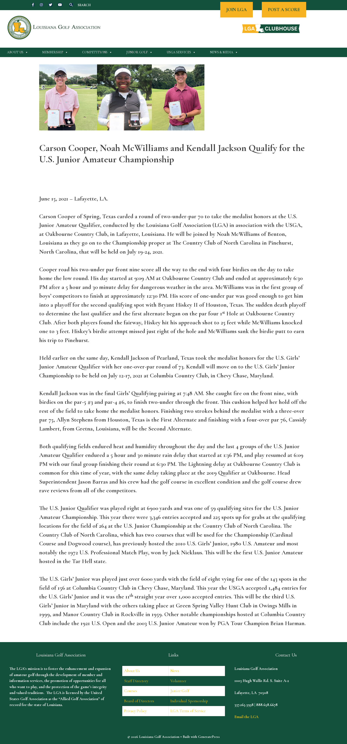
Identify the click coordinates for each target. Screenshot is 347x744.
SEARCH (84, 5)
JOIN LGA (236, 10)
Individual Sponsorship (189, 700)
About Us (15, 52)
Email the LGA (246, 716)
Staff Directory (136, 680)
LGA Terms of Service (188, 710)
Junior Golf (137, 52)
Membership (52, 52)
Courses (130, 690)
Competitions (94, 52)
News (174, 670)
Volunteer (178, 680)
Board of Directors (139, 700)
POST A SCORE (284, 10)
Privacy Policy (135, 710)
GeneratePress (209, 737)
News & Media (221, 52)
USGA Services (179, 52)
